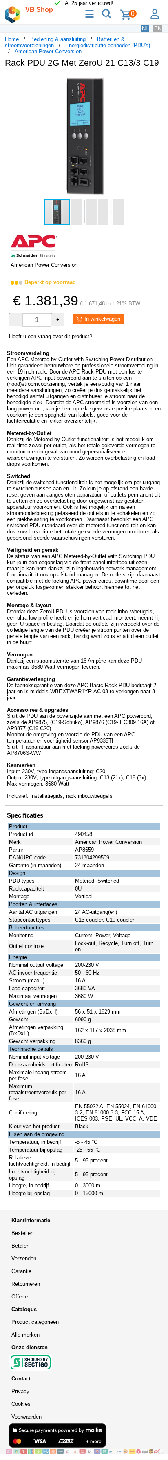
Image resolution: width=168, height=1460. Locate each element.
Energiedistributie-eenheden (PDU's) (107, 45)
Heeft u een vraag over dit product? (50, 336)
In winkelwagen (101, 319)
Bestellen (22, 1233)
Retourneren (25, 1284)
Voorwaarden (26, 1417)
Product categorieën (35, 1322)
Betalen (20, 1246)
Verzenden (23, 1258)
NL (145, 28)
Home (12, 39)
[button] (155, 82)
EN (157, 28)
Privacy (20, 1391)
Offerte (19, 1297)
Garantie (21, 1271)
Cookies (21, 1404)
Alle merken (25, 1335)
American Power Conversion (48, 51)
